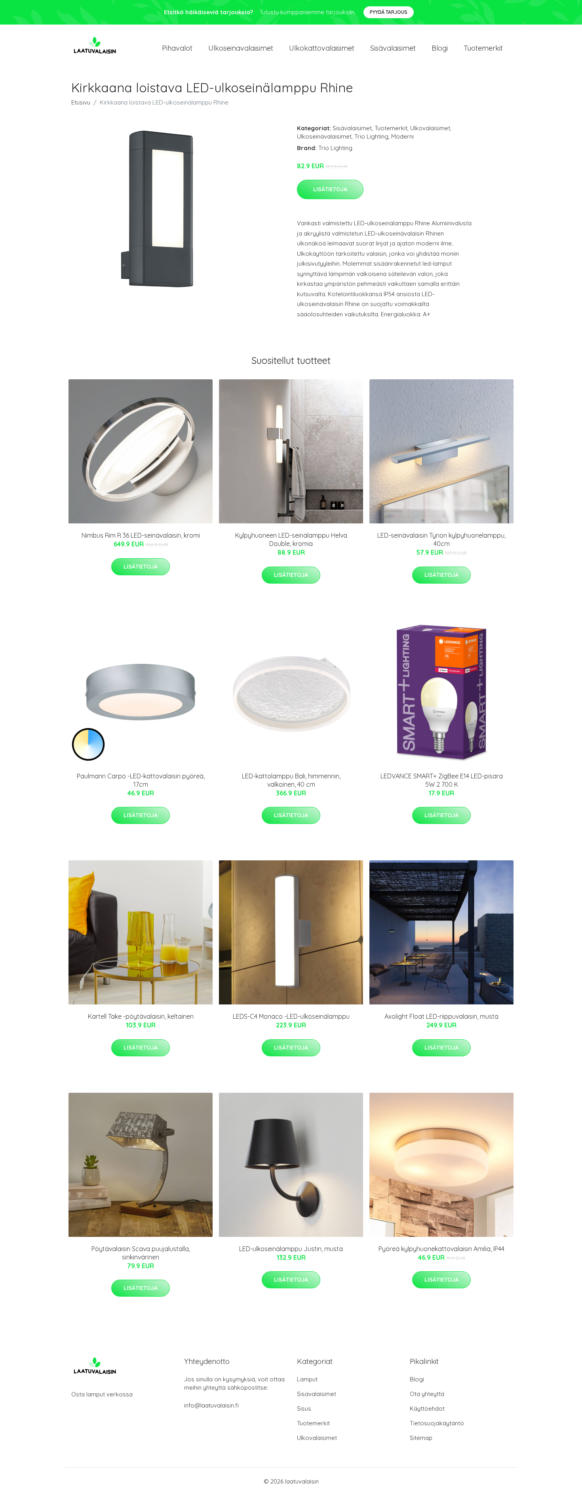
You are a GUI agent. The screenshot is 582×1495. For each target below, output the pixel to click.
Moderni (402, 136)
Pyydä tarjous (388, 12)
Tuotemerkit (483, 48)
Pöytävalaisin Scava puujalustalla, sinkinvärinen (140, 1253)
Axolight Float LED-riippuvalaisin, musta (441, 1016)
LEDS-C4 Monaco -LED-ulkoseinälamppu (291, 1016)
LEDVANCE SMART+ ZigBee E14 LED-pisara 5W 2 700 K (441, 780)
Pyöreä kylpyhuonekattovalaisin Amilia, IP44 (441, 1249)
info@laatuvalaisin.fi (211, 1405)
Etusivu (80, 102)
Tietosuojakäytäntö (437, 1423)
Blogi (440, 48)
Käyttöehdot (427, 1408)
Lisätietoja (330, 189)
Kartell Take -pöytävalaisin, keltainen (141, 1016)
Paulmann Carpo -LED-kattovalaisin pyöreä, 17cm (141, 780)
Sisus (304, 1408)
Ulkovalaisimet (430, 128)
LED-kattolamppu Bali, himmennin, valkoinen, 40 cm (291, 780)
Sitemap (421, 1438)
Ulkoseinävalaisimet (324, 136)
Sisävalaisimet (393, 48)
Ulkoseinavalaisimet (240, 48)
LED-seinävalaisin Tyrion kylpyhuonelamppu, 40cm (441, 539)
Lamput (307, 1379)
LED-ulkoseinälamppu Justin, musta (291, 1249)
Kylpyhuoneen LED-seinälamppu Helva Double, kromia (291, 539)
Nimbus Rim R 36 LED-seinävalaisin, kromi (141, 535)
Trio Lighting (371, 136)
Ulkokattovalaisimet (321, 48)
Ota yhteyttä (427, 1394)
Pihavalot (177, 48)
